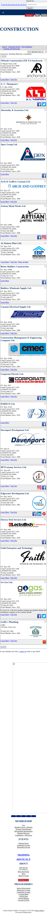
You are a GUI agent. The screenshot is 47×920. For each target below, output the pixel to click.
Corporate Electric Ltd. (12, 374)
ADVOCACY (23, 859)
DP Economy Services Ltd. (14, 467)
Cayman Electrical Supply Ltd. (16, 307)
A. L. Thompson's (9, 84)
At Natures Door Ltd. (11, 243)
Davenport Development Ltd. (15, 430)
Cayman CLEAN (23, 900)
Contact (29, 15)
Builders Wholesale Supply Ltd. (16, 288)
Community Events (23, 845)
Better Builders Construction (15, 266)
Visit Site (13, 79)
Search (4, 47)
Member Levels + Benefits (23, 827)
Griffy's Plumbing (9, 622)
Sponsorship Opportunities (23, 831)
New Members (27, 47)
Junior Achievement (23, 888)
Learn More (5, 79)
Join (23, 825)
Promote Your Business (23, 829)
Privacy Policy (39, 910)
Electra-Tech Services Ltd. (13, 519)
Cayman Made (23, 894)
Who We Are (23, 868)
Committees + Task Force (23, 835)
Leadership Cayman (23, 892)
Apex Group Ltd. (9, 144)
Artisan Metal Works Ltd (13, 206)
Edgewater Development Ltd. (15, 493)
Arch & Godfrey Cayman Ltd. (15, 181)
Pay (37, 15)
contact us (22, 651)
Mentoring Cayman (23, 890)
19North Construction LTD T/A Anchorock (21, 60)
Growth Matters (23, 898)
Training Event (23, 843)
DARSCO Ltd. (8, 404)
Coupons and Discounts (11, 49)
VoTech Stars (23, 896)
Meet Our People (23, 872)
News (23, 874)
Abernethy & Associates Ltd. (15, 110)
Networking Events (23, 847)
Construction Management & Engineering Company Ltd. (21, 339)
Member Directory (23, 833)
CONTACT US (23, 880)
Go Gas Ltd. (7, 582)
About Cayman (23, 876)
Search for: (30, 1)
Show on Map (23, 262)
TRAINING (23, 855)
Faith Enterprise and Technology (17, 548)
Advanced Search (14, 47)
